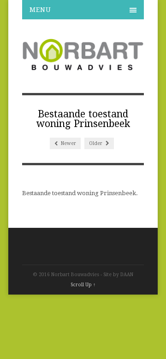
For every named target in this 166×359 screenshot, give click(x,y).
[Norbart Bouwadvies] (83, 66)
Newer (67, 143)
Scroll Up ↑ (83, 284)
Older (96, 143)
